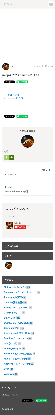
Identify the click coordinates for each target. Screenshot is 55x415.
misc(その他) (10, 343)
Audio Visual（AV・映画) (17, 333)
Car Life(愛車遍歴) (13, 302)
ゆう (13, 66)
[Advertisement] (27, 33)
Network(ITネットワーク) (17, 364)
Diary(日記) (10, 318)
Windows (9, 374)
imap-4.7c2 (13, 95)
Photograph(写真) (13, 297)
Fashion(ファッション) (16, 338)
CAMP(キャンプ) (12, 312)
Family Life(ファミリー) (16, 307)
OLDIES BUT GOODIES (16, 323)
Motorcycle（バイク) (15, 287)
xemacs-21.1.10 (16, 98)
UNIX (6, 369)
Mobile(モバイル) (12, 348)
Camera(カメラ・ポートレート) (20, 292)
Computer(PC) (11, 328)
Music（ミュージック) (15, 358)
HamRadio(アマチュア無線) (18, 353)
